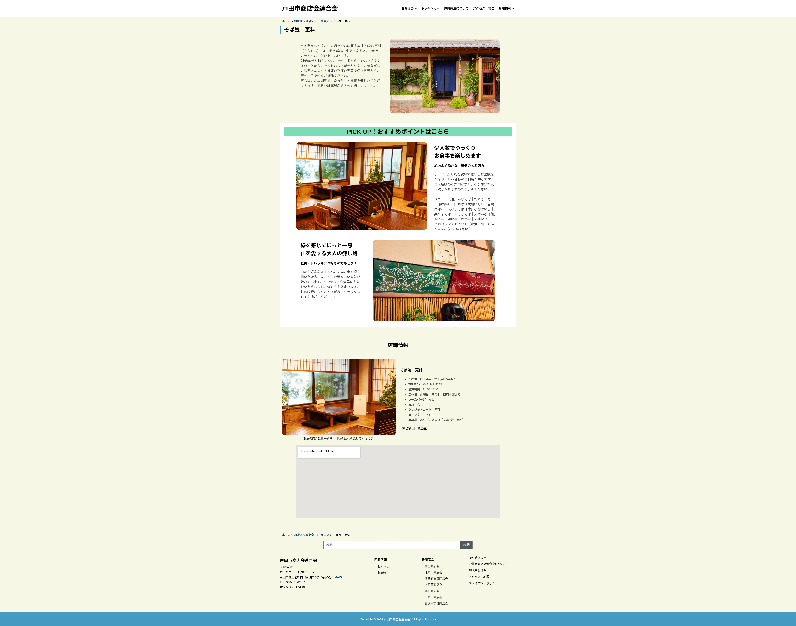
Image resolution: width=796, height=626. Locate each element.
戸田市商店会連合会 (310, 8)
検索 (466, 545)
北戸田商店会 (433, 572)
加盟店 (298, 21)
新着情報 (505, 8)
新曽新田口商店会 (317, 21)
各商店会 (407, 8)
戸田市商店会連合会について (488, 563)
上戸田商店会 (433, 584)
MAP (338, 577)
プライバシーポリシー (483, 583)
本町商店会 (432, 591)
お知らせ (383, 566)
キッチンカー (430, 8)
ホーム (286, 21)
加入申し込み (477, 570)
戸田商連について (456, 8)
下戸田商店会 (433, 597)
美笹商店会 (432, 566)
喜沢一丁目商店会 (436, 603)
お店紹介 (383, 572)
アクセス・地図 (484, 8)
